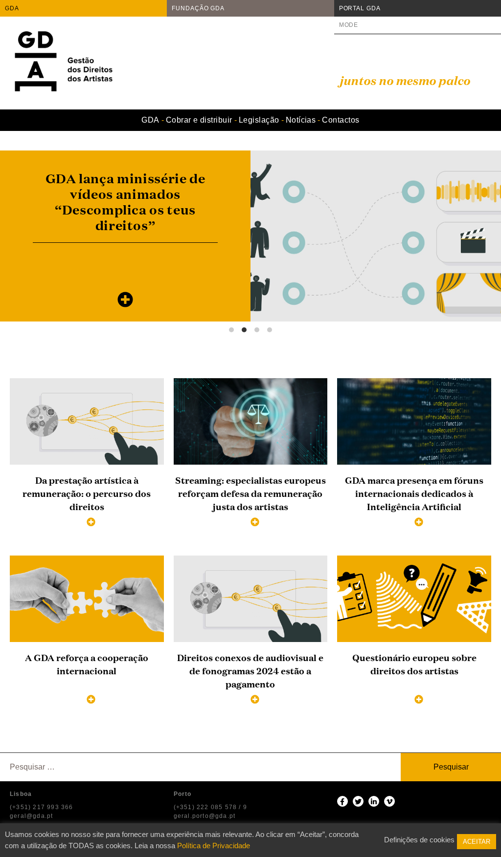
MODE (349, 24)
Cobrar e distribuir (199, 120)
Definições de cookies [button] (419, 840)
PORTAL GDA (360, 8)
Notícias (301, 120)
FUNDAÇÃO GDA (198, 8)
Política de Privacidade (213, 845)
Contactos (340, 120)
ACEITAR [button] (476, 841)
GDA (12, 8)
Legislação (259, 120)
